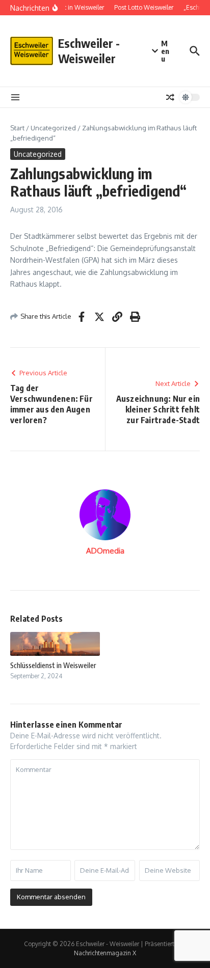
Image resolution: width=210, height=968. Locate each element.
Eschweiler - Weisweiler (89, 51)
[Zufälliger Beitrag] (170, 97)
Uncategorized (53, 128)
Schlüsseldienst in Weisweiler (53, 665)
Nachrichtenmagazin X (105, 953)
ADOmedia (105, 551)
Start (17, 128)
